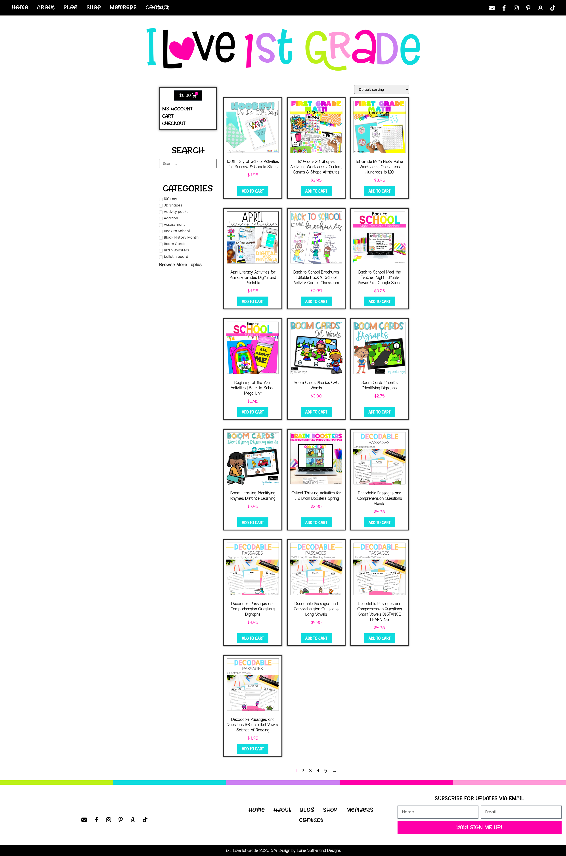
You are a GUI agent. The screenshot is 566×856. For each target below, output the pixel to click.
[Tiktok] (552, 7)
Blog (71, 7)
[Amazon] (540, 7)
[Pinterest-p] (528, 7)
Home (20, 7)
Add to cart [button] (253, 191)
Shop (94, 7)
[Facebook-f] (504, 7)
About (46, 7)
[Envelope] (491, 7)
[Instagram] (516, 7)
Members (123, 7)
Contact (158, 7)
